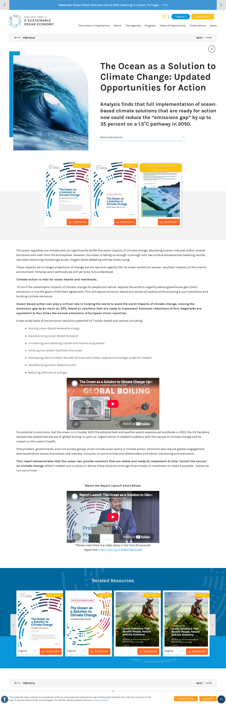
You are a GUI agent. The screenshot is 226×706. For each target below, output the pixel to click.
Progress (150, 25)
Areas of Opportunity (172, 25)
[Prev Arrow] (4, 5)
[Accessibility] (5, 699)
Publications (198, 25)
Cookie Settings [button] (186, 698)
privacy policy (100, 700)
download (79, 222)
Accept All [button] (208, 698)
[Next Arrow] (221, 5)
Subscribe (202, 16)
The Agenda (133, 25)
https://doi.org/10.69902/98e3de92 (120, 550)
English (180, 16)
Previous (28, 37)
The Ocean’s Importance (94, 25)
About (117, 25)
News (213, 25)
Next (200, 37)
